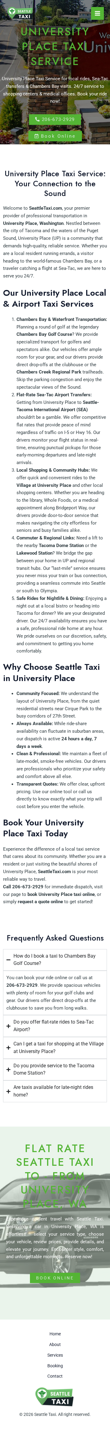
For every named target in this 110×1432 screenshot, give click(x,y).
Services (55, 1355)
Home (55, 1333)
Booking (55, 1365)
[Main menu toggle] (97, 13)
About (55, 1344)
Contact (55, 1376)
